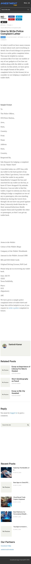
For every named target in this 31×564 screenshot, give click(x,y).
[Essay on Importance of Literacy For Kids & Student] (5, 370)
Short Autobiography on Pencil (20, 380)
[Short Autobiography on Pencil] (5, 382)
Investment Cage (14, 559)
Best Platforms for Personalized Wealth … (20, 513)
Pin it (12, 19)
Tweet (19, 16)
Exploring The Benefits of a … (21, 469)
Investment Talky (6, 546)
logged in (13, 413)
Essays (9, 25)
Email (4, 22)
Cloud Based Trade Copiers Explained (19, 498)
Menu (25, 3)
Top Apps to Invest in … (20, 527)
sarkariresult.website (7, 549)
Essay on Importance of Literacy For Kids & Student (21, 369)
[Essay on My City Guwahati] (5, 394)
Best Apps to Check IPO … (21, 482)
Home (3, 25)
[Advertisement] (15, 91)
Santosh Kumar (12, 37)
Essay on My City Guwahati (18, 392)
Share (12, 16)
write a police (14, 308)
